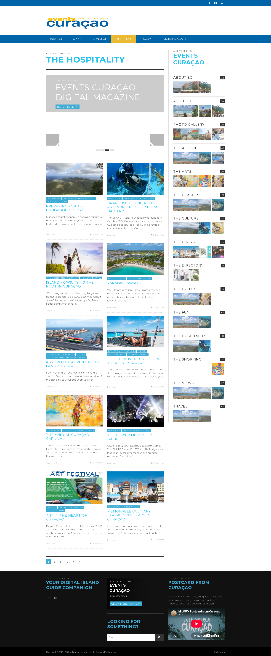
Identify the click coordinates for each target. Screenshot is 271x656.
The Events (53, 278)
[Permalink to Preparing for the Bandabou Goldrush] (74, 178)
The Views (52, 202)
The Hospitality (87, 198)
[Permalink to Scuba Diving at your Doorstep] (218, 275)
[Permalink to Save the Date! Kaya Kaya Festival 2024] (205, 181)
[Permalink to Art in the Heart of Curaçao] (74, 487)
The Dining (114, 507)
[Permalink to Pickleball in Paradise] (218, 158)
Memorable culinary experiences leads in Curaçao (129, 515)
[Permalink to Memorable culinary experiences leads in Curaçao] (135, 487)
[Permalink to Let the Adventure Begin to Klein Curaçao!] (135, 331)
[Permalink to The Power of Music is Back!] (135, 410)
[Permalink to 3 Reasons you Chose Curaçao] (186, 87)
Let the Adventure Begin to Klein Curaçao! (133, 361)
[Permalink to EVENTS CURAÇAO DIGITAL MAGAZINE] (186, 111)
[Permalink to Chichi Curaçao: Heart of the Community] (218, 134)
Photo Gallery (188, 124)
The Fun (141, 351)
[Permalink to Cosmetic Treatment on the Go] (186, 275)
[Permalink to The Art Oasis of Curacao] (218, 181)
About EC (182, 77)
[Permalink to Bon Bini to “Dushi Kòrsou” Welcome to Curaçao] (205, 111)
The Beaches (54, 198)
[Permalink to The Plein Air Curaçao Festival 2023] (218, 322)
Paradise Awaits (124, 283)
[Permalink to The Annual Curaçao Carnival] (74, 410)
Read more (51, 234)
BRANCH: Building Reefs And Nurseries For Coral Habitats (133, 207)
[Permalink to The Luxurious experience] (218, 252)
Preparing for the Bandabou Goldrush (68, 208)
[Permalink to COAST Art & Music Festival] (205, 252)
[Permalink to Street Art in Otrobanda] (186, 134)
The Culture (69, 198)
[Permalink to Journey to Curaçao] (205, 87)
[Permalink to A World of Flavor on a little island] (186, 369)
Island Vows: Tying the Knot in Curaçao (70, 284)
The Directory (188, 265)
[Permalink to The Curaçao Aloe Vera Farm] (205, 134)
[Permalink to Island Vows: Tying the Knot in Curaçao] (74, 258)
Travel (63, 202)
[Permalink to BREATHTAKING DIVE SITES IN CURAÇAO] (205, 369)
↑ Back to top (218, 652)
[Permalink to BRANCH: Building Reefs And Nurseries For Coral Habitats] (135, 178)
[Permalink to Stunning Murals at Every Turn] (186, 181)
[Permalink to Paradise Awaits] (135, 258)
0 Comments (97, 234)
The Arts (52, 508)
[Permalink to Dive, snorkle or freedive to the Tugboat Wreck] (205, 158)
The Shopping (134, 279)
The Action (114, 351)
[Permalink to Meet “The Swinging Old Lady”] (218, 416)
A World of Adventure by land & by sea (73, 364)
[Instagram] (215, 3)
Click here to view (125, 603)
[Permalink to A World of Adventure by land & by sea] (74, 334)
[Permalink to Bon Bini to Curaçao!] (205, 275)
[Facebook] (209, 3)
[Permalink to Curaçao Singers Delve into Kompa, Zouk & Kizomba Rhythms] (218, 299)
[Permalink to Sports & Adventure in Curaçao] (186, 158)
